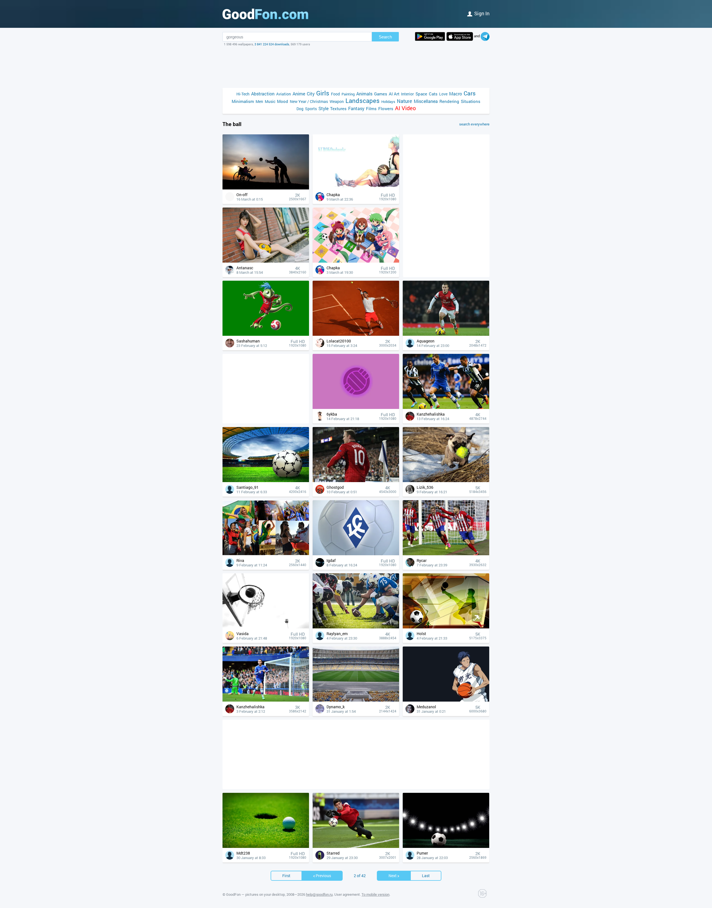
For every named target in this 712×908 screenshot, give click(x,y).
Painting (348, 94)
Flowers (385, 108)
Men (259, 101)
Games (380, 94)
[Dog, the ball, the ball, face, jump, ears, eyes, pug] (446, 480)
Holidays (388, 101)
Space (421, 94)
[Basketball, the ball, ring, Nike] (265, 627)
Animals (364, 94)
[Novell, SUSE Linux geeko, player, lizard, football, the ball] (265, 334)
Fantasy (356, 108)
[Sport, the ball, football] (446, 627)
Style (323, 108)
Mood (282, 101)
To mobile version (375, 894)
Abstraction (263, 94)
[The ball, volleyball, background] (356, 407)
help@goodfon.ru (319, 894)
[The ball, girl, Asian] (265, 261)
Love (443, 94)
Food (335, 94)
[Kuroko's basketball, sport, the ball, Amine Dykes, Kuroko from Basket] (446, 700)
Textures (338, 108)
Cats (433, 94)
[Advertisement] (356, 67)
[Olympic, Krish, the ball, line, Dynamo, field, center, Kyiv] (356, 700)
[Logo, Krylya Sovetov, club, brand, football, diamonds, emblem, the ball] (356, 553)
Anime (299, 94)
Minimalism (243, 101)
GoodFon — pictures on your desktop (255, 894)
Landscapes (362, 100)
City (311, 94)
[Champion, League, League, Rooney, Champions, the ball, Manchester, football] (356, 480)
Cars (470, 93)
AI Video (405, 108)
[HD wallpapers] (430, 36)
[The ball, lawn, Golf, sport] (265, 846)
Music (270, 101)
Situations (470, 101)
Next (393, 875)
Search (385, 36)
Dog (299, 108)
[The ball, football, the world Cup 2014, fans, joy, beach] (265, 553)
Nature (404, 101)
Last (426, 875)
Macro (455, 94)
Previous (323, 875)
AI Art (394, 94)
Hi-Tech (242, 94)
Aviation (283, 94)
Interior (407, 94)
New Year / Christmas (309, 101)
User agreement (347, 894)
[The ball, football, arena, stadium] (446, 846)
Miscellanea (426, 101)
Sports (311, 108)
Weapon (337, 101)
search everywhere (474, 124)
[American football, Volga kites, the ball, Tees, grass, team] (356, 627)
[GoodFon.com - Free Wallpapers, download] (265, 14)
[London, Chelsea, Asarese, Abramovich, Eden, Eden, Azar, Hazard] (446, 407)
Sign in (482, 13)
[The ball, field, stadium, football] (265, 480)
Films (371, 108)
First (286, 875)
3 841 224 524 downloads (271, 44)
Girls (322, 93)
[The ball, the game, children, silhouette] (265, 188)
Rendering (449, 101)
